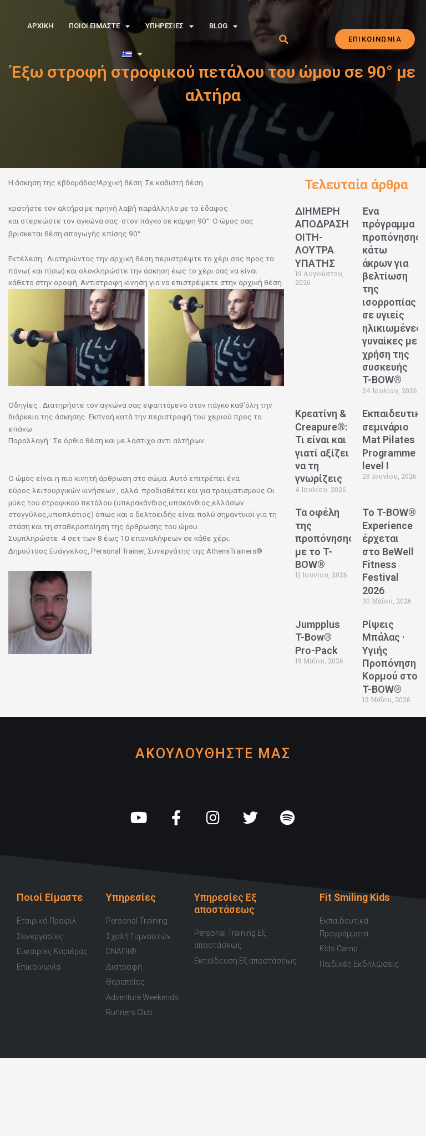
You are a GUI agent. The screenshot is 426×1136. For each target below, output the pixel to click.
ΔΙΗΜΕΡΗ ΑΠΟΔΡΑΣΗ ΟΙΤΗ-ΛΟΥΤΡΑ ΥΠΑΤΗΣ (322, 237)
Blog (218, 26)
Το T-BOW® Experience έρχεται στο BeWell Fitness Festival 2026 (389, 551)
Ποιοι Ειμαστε (94, 26)
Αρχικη (40, 26)
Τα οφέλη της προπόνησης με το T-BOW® (324, 538)
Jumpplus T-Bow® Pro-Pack (317, 637)
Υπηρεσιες (164, 26)
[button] (283, 39)
